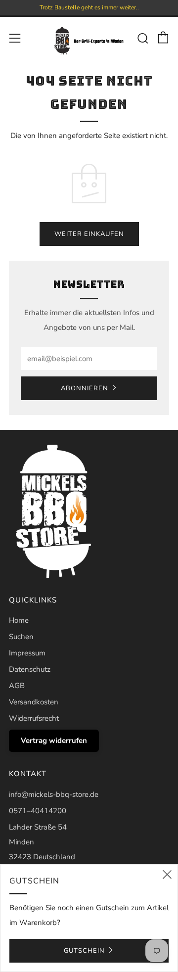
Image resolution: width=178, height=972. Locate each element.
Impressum (27, 653)
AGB (17, 686)
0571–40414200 (37, 811)
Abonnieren (84, 388)
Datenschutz (29, 669)
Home (19, 620)
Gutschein (84, 950)
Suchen (21, 637)
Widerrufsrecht (34, 718)
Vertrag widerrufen (54, 740)
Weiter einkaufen (89, 234)
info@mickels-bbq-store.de (53, 794)
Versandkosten (33, 702)
